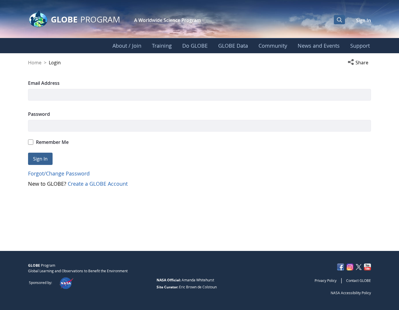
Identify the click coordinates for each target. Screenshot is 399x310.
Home (34, 62)
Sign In (363, 20)
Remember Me (52, 142)
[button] (359, 62)
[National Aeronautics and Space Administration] (66, 282)
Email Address (44, 83)
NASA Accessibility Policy (351, 292)
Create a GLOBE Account (98, 183)
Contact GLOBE (358, 280)
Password (39, 114)
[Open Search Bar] (339, 19)
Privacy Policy (325, 280)
